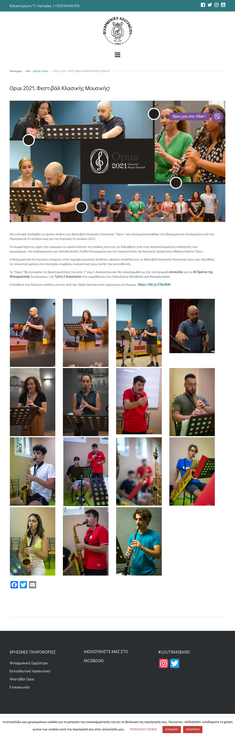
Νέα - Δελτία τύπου (37, 71)
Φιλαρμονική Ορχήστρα (29, 662)
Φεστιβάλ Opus (22, 678)
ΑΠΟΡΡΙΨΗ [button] (193, 729)
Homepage (16, 71)
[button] (217, 116)
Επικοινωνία (19, 686)
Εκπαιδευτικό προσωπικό (30, 670)
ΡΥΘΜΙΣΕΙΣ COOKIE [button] (143, 729)
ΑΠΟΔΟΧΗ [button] (171, 729)
